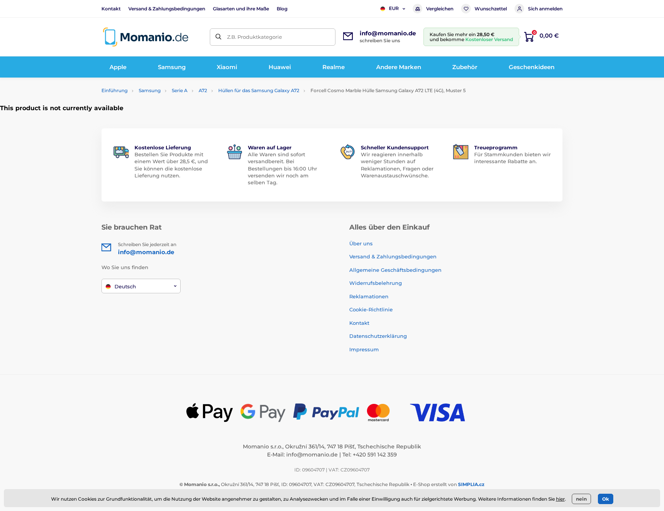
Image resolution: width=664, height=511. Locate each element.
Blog (282, 9)
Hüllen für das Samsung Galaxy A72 (258, 90)
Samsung (150, 90)
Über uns (361, 243)
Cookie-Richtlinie (371, 309)
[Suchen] (218, 37)
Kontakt (111, 9)
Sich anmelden (545, 9)
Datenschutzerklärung (378, 336)
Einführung (114, 90)
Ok (605, 499)
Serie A (180, 90)
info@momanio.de (312, 454)
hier (560, 499)
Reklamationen (368, 296)
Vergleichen (439, 9)
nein (581, 499)
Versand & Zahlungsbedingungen (166, 9)
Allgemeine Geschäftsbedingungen (395, 270)
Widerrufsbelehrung (375, 283)
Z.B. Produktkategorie (254, 37)
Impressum (364, 349)
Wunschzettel (491, 9)
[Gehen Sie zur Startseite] (145, 37)
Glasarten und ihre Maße (241, 9)
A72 (203, 90)
